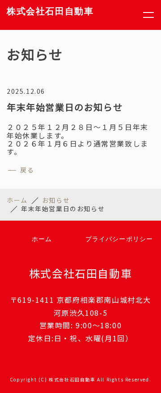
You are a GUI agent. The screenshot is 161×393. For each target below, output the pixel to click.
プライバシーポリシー (119, 238)
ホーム (17, 200)
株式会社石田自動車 (50, 11)
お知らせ (56, 200)
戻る (27, 170)
